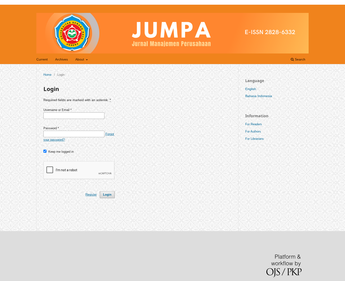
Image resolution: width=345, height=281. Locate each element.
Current (42, 59)
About (80, 59)
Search (299, 59)
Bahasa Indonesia (258, 96)
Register (91, 194)
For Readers (253, 124)
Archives (61, 59)
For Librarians (254, 138)
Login (107, 194)
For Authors (253, 131)
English (250, 89)
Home (47, 74)
